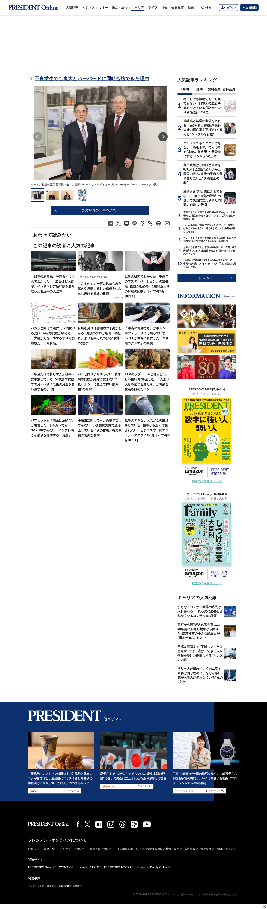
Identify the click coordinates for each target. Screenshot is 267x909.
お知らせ (33, 848)
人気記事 (72, 7)
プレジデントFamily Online (152, 867)
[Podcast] (134, 824)
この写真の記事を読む (98, 210)
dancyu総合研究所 (69, 885)
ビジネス (88, 7)
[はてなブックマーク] (98, 824)
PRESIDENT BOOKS (117, 867)
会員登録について (101, 848)
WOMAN (65, 867)
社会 (164, 7)
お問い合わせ (224, 848)
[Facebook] (78, 824)
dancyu (80, 867)
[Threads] (122, 824)
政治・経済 (120, 7)
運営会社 (205, 848)
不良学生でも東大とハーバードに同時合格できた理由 (92, 78)
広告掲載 (189, 848)
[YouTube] (147, 824)
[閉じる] (264, 906)
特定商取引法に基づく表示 (162, 848)
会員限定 (177, 7)
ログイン (230, 7)
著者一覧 (49, 848)
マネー (103, 7)
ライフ (152, 7)
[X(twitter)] (87, 824)
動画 (191, 7)
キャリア (138, 7)
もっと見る (205, 278)
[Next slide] (163, 136)
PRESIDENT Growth (41, 867)
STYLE (94, 867)
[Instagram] (110, 824)
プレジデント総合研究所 (41, 886)
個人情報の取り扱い (129, 848)
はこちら (207, 481)
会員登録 (251, 7)
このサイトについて (72, 848)
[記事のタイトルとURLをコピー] (150, 223)
